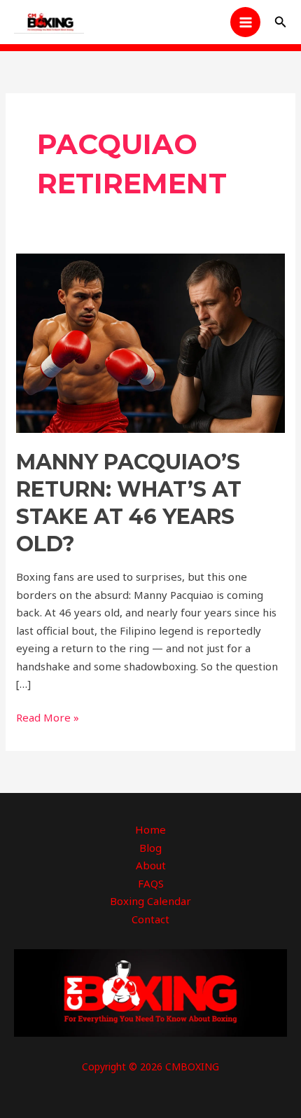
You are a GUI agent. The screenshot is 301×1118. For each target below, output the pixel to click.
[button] (280, 22)
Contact (150, 919)
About (151, 865)
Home (150, 829)
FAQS (151, 883)
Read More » (47, 716)
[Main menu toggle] (245, 22)
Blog (150, 848)
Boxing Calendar (150, 901)
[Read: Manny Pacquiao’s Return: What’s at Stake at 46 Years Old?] (150, 342)
